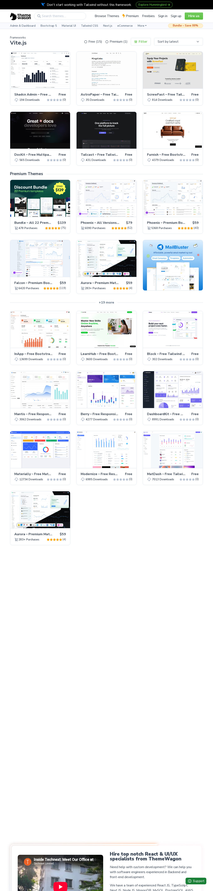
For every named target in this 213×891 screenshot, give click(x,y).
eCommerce (125, 26)
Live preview (55, 83)
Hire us (193, 16)
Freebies (148, 16)
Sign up (176, 16)
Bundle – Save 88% (185, 25)
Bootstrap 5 (49, 26)
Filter (142, 41)
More (141, 26)
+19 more (106, 302)
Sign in (162, 16)
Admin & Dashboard (23, 26)
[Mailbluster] (173, 265)
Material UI (69, 26)
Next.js (107, 26)
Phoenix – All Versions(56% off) (107, 222)
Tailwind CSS (89, 26)
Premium (132, 16)
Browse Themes (107, 16)
